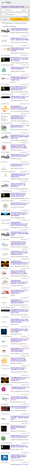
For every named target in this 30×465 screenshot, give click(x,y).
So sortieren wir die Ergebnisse (9, 26)
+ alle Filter (25, 16)
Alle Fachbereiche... (10, 14)
